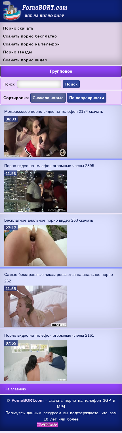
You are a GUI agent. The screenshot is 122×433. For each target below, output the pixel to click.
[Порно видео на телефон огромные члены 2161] (35, 380)
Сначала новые (48, 97)
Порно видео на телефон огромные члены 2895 (49, 165)
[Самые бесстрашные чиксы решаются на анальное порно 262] (35, 325)
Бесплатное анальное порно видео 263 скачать (48, 220)
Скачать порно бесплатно (30, 36)
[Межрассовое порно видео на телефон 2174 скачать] (35, 155)
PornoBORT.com (27, 400)
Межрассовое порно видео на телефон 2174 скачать (53, 111)
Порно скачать (18, 28)
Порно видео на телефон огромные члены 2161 (49, 335)
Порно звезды (17, 52)
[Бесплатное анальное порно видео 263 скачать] (35, 264)
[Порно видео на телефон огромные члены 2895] (35, 210)
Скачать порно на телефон (31, 44)
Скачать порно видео (25, 60)
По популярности (86, 97)
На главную (15, 389)
